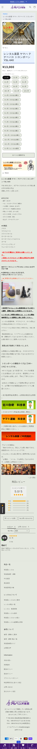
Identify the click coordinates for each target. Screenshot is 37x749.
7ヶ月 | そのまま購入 (12, 122)
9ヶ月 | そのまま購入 (12, 131)
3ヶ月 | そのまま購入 (12, 104)
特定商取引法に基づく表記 (12, 682)
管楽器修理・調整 (9, 574)
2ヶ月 (15, 77)
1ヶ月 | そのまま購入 (12, 95)
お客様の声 (7, 648)
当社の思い (7, 660)
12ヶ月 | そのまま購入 (12, 144)
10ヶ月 (7, 91)
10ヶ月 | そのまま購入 (12, 135)
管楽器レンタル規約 (10, 613)
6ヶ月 (24, 82)
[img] (18, 536)
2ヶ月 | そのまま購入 (12, 100)
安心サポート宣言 (9, 691)
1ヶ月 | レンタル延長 (12, 148)
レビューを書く (11, 518)
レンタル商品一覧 (9, 604)
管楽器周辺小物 (9, 587)
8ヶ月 (15, 86)
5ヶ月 (15, 82)
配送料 (8, 70)
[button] (2, 7)
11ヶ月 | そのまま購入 (12, 139)
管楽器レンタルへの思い (12, 617)
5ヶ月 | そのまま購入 (12, 113)
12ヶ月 (26, 91)
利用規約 (7, 665)
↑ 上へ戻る (32, 477)
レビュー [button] (10, 526)
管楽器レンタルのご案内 (12, 600)
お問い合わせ (8, 687)
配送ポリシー (8, 669)
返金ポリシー (8, 673)
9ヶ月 (24, 86)
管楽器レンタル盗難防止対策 (13, 622)
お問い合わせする (26, 518)
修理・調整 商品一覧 (10, 639)
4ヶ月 (6, 82)
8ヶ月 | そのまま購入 (12, 126)
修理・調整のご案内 (10, 634)
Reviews (2, 510)
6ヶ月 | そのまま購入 (12, 117)
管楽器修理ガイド (9, 643)
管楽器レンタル (9, 570)
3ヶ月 (24, 77)
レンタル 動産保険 (10, 609)
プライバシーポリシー (11, 678)
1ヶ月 (6, 77)
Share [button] (7, 173)
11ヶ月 (16, 91)
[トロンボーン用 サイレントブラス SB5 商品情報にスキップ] (17, 293)
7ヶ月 (6, 86)
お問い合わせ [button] (22, 526)
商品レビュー (18, 482)
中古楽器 (7, 578)
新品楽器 (7, 583)
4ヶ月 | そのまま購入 (12, 108)
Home (5, 14)
